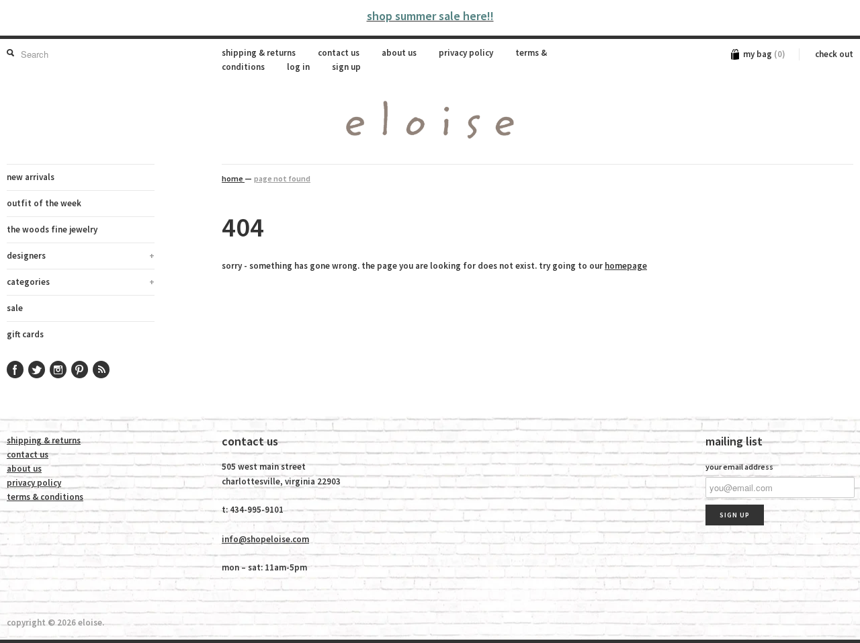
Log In (298, 67)
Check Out (834, 54)
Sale (15, 308)
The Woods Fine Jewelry (52, 229)
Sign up (346, 67)
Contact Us (338, 52)
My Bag (764, 54)
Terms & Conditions (45, 497)
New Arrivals (30, 177)
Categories (81, 282)
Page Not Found (282, 178)
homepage (626, 265)
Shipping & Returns (259, 52)
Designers (81, 255)
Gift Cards (25, 334)
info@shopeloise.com (265, 539)
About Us (399, 52)
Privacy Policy (466, 52)
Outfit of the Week (44, 203)
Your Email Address (739, 467)
